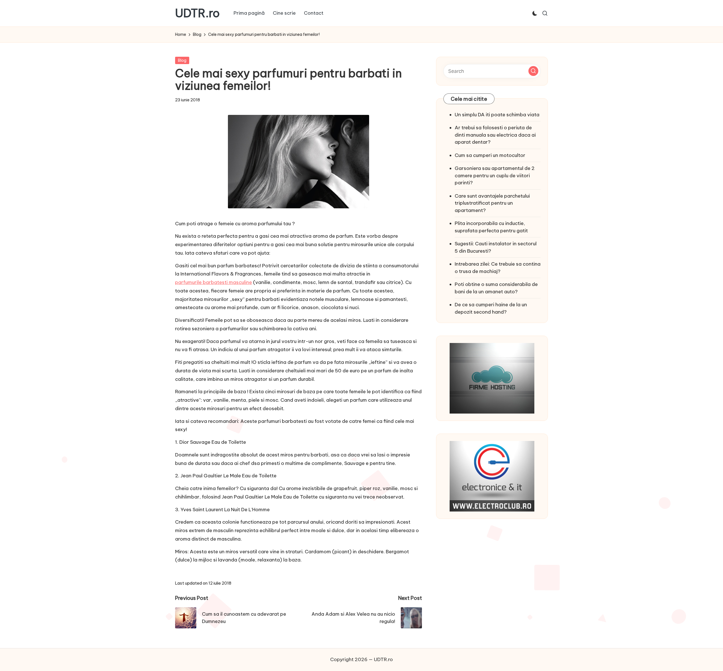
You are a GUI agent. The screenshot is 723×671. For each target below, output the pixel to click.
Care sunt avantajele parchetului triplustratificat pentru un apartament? (492, 203)
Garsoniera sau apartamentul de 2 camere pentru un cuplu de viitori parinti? (495, 175)
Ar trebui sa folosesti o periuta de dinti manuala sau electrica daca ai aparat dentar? (495, 134)
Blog (182, 60)
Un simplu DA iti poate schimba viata (497, 115)
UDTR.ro (197, 13)
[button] (533, 71)
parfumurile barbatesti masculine (213, 282)
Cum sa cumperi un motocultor (490, 155)
